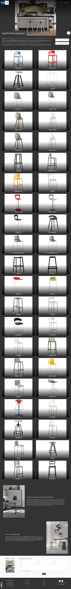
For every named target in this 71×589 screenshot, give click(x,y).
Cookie (59, 582)
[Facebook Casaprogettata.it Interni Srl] (60, 581)
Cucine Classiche (45, 2)
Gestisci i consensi (63, 582)
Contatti (60, 2)
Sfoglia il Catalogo (63, 39)
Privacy (57, 582)
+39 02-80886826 (10, 584)
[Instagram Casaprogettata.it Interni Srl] (62, 581)
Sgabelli (44, 583)
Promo (56, 2)
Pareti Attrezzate (27, 583)
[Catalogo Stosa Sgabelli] (10, 566)
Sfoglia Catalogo (66, 2)
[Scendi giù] (68, 33)
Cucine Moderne (38, 2)
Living (52, 2)
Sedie (44, 580)
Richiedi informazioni (63, 43)
